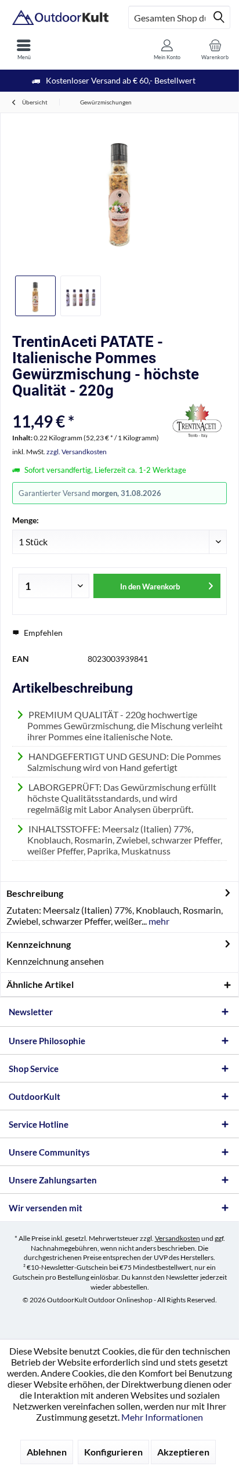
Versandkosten (177, 1238)
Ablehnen (47, 1451)
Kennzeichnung (38, 944)
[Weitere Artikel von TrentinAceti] (198, 421)
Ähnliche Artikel (40, 984)
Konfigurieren (113, 1451)
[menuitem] (24, 49)
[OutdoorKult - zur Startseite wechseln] (60, 17)
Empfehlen (42, 633)
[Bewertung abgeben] (89, 405)
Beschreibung (34, 893)
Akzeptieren (183, 1451)
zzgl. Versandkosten (76, 451)
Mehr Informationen (162, 1416)
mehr (158, 920)
